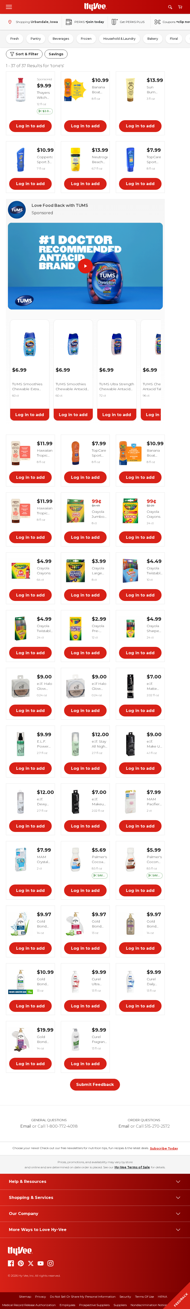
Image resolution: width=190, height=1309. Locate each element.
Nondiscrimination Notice (149, 1305)
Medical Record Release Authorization (29, 1305)
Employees (67, 1305)
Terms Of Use (144, 1296)
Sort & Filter (27, 54)
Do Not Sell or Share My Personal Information (83, 1296)
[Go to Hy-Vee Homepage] (95, 7)
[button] (45, 111)
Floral (174, 38)
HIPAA (162, 1296)
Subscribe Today (164, 1148)
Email (25, 1126)
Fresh (14, 38)
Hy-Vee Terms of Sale (132, 1167)
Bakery (152, 38)
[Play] (85, 266)
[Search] (170, 7)
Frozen (86, 38)
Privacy (40, 1296)
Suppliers (120, 1305)
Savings (56, 54)
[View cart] (180, 7)
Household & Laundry (119, 38)
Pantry (36, 38)
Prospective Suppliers (94, 1305)
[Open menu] (9, 7)
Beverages (61, 38)
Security (125, 1296)
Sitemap (25, 1296)
